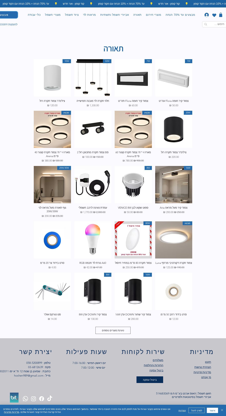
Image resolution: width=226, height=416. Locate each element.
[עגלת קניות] (221, 15)
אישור (212, 410)
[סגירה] (222, 410)
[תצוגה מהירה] (93, 129)
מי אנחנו (206, 377)
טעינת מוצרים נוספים (113, 330)
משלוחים (158, 360)
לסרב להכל (196, 410)
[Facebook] (41, 398)
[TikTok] (49, 398)
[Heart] (214, 15)
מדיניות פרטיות (11, 412)
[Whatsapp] (25, 398)
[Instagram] (33, 398)
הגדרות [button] (182, 410)
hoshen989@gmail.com (28, 375)
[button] (137, 15)
